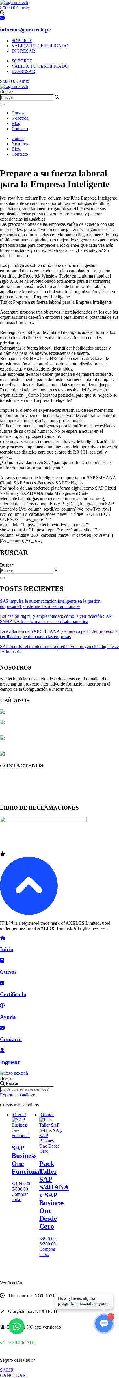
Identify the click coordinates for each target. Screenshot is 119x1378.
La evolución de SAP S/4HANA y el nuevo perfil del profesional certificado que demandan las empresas (59, 634)
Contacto (20, 128)
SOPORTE (22, 40)
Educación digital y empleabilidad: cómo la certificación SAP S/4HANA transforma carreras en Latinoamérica (56, 619)
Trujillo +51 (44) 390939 (22, 796)
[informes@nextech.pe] (2, 18)
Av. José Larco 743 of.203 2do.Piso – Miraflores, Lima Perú (60, 712)
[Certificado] (2, 983)
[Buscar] (2, 104)
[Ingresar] (2, 1050)
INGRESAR (23, 51)
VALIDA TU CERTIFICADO (40, 45)
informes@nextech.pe (25, 29)
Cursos (18, 112)
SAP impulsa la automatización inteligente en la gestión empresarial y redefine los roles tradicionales (50, 604)
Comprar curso (20, 1197)
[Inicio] (2, 938)
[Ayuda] (2, 1005)
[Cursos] (2, 960)
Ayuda (8, 1017)
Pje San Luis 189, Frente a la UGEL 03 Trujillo (48, 754)
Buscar (6, 1078)
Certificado (13, 994)
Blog (16, 123)
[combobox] (26, 97)
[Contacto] (2, 1028)
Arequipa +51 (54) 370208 (24, 786)
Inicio (6, 949)
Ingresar (10, 1062)
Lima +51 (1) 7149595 (21, 776)
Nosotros (20, 118)
